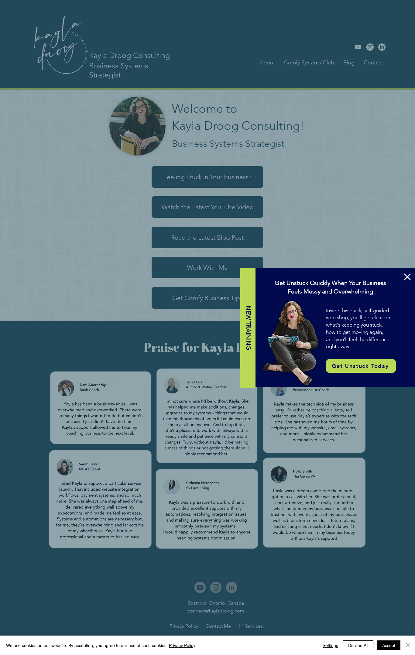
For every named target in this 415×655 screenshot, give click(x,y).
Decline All (358, 645)
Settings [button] (330, 645)
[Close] (407, 645)
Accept (388, 645)
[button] (407, 277)
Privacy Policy (182, 645)
